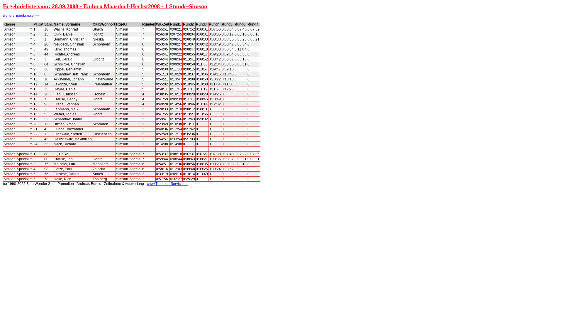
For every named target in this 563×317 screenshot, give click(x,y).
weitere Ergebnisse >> (21, 16)
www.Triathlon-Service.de (167, 184)
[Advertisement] (286, 110)
